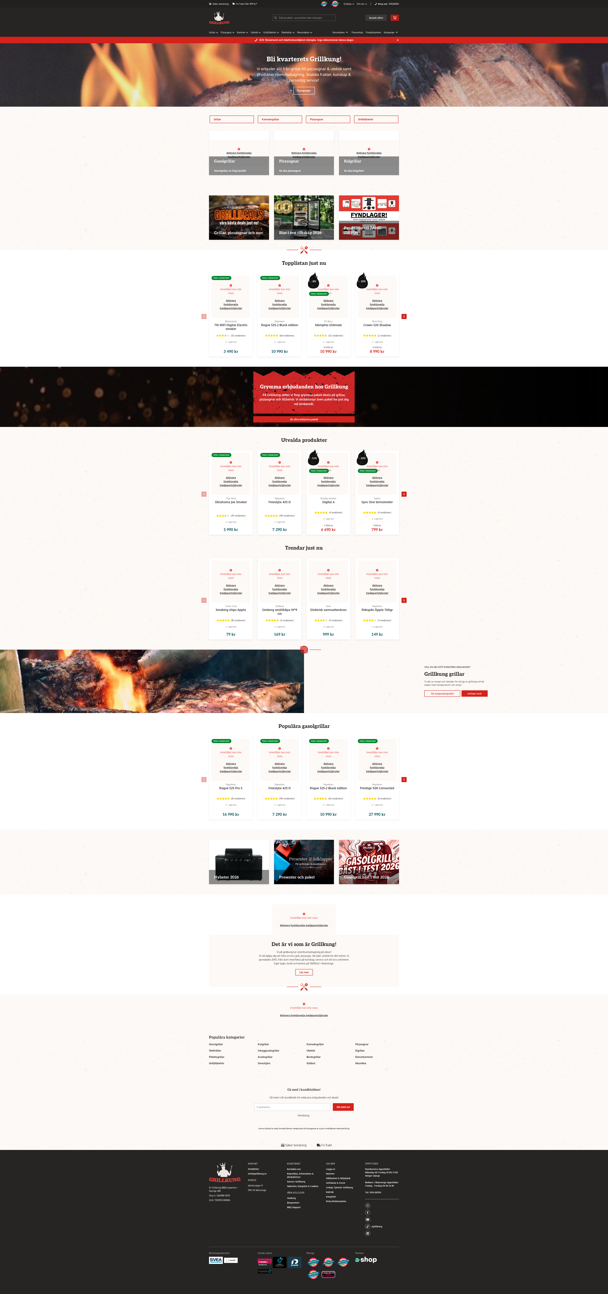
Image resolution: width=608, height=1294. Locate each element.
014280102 (394, 4)
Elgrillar (360, 1050)
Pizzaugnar (226, 32)
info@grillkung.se (257, 1173)
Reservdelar (303, 32)
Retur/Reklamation (336, 1201)
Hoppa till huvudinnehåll (302, 4)
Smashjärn (264, 1063)
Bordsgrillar (314, 1056)
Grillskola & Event (335, 1182)
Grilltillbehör (269, 32)
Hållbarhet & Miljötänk (338, 1178)
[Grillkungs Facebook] (381, 1212)
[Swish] (231, 1260)
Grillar (212, 32)
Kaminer (241, 32)
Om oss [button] (361, 4)
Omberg (291, 1198)
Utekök (254, 32)
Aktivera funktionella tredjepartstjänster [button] (231, 304)
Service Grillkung (296, 1181)
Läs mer (304, 972)
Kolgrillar (263, 1044)
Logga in (330, 1169)
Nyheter (330, 1173)
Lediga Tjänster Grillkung (339, 1187)
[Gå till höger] (404, 316)
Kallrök (330, 1192)
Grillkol (311, 1063)
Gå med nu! (343, 1107)
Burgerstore (293, 1202)
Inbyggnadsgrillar (268, 1050)
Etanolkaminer (364, 1056)
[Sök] (275, 18)
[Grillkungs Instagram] (381, 1205)
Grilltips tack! (475, 693)
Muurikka (360, 1063)
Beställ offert (376, 17)
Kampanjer (304, 90)
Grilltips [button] (348, 4)
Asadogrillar (265, 1056)
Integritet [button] (331, 1196)
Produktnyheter (373, 32)
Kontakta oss (294, 1169)
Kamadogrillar (270, 119)
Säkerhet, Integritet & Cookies (302, 1186)
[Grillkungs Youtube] (381, 1219)
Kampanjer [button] (389, 32)
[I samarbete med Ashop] (366, 1260)
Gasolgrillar (216, 1044)
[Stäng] (398, 40)
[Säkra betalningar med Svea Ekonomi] (216, 1260)
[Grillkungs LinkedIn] (382, 1233)
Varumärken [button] (338, 32)
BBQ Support (294, 1207)
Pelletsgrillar (216, 1056)
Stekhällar (287, 32)
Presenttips (357, 32)
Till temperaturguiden (442, 693)
